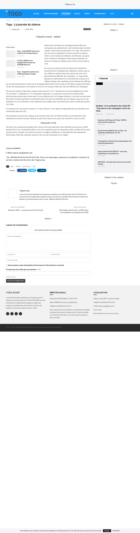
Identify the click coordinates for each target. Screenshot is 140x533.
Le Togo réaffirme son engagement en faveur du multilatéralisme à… (26, 63)
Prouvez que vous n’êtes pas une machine (21, 269)
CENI (12, 166)
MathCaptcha (13, 276)
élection (18, 166)
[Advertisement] (48, 179)
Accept (107, 531)
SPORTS (87, 13)
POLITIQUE (66, 13)
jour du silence (26, 166)
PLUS (112, 13)
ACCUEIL (36, 13)
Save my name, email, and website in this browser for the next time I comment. (36, 265)
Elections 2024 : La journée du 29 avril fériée (25, 210)
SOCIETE (77, 13)
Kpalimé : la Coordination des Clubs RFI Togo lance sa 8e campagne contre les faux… (113, 108)
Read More (116, 530)
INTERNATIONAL (100, 13)
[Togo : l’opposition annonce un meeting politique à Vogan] (11, 74)
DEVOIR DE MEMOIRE (51, 13)
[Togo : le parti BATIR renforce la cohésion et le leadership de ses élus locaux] (11, 53)
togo (34, 166)
